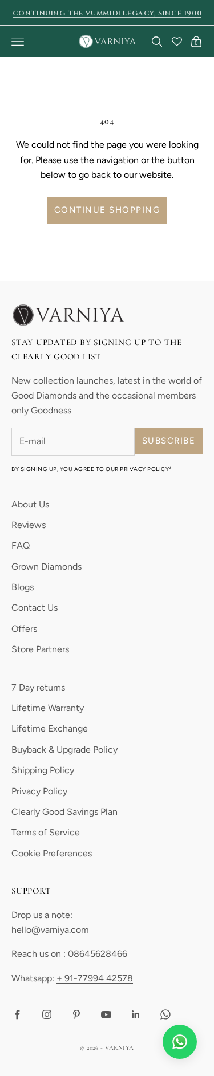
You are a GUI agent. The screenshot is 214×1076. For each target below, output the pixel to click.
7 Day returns (38, 687)
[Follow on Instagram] (47, 1014)
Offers (24, 628)
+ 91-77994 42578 (94, 978)
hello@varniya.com (50, 929)
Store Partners (40, 649)
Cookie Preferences (51, 853)
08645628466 (97, 953)
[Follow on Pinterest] (76, 1014)
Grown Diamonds (46, 566)
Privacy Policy (39, 791)
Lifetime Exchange (49, 728)
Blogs (22, 587)
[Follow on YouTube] (106, 1014)
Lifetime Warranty (47, 708)
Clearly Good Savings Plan (64, 811)
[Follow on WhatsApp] (165, 1014)
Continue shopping (107, 210)
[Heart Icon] (177, 41)
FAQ (20, 545)
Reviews (28, 524)
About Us (30, 504)
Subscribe (169, 441)
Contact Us (34, 607)
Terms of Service (45, 832)
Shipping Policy (42, 770)
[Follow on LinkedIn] (136, 1014)
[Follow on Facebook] (17, 1014)
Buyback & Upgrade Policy (64, 749)
